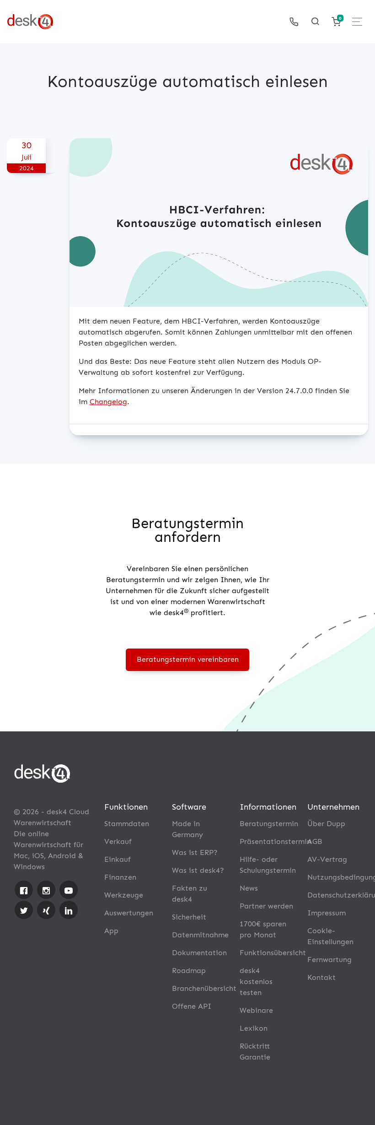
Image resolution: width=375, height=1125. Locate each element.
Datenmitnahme (200, 934)
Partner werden (266, 906)
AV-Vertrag (327, 859)
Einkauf (117, 859)
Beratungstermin (269, 823)
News (249, 888)
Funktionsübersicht (273, 952)
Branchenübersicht (204, 988)
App (111, 930)
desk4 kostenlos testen (256, 981)
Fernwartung (329, 959)
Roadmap (189, 970)
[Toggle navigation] (357, 22)
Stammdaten (126, 823)
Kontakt (321, 977)
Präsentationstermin (275, 841)
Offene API (191, 1006)
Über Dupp (326, 823)
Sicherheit (189, 917)
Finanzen (120, 877)
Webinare (256, 1010)
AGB (314, 841)
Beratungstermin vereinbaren (188, 659)
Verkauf (118, 841)
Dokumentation (199, 952)
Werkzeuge (123, 895)
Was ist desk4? (198, 870)
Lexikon (254, 1028)
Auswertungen (128, 913)
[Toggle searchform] (315, 21)
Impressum (326, 913)
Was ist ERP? (195, 852)
